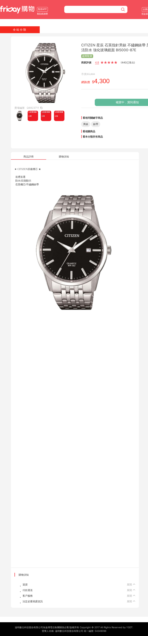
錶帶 (95, 124)
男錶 (85, 124)
